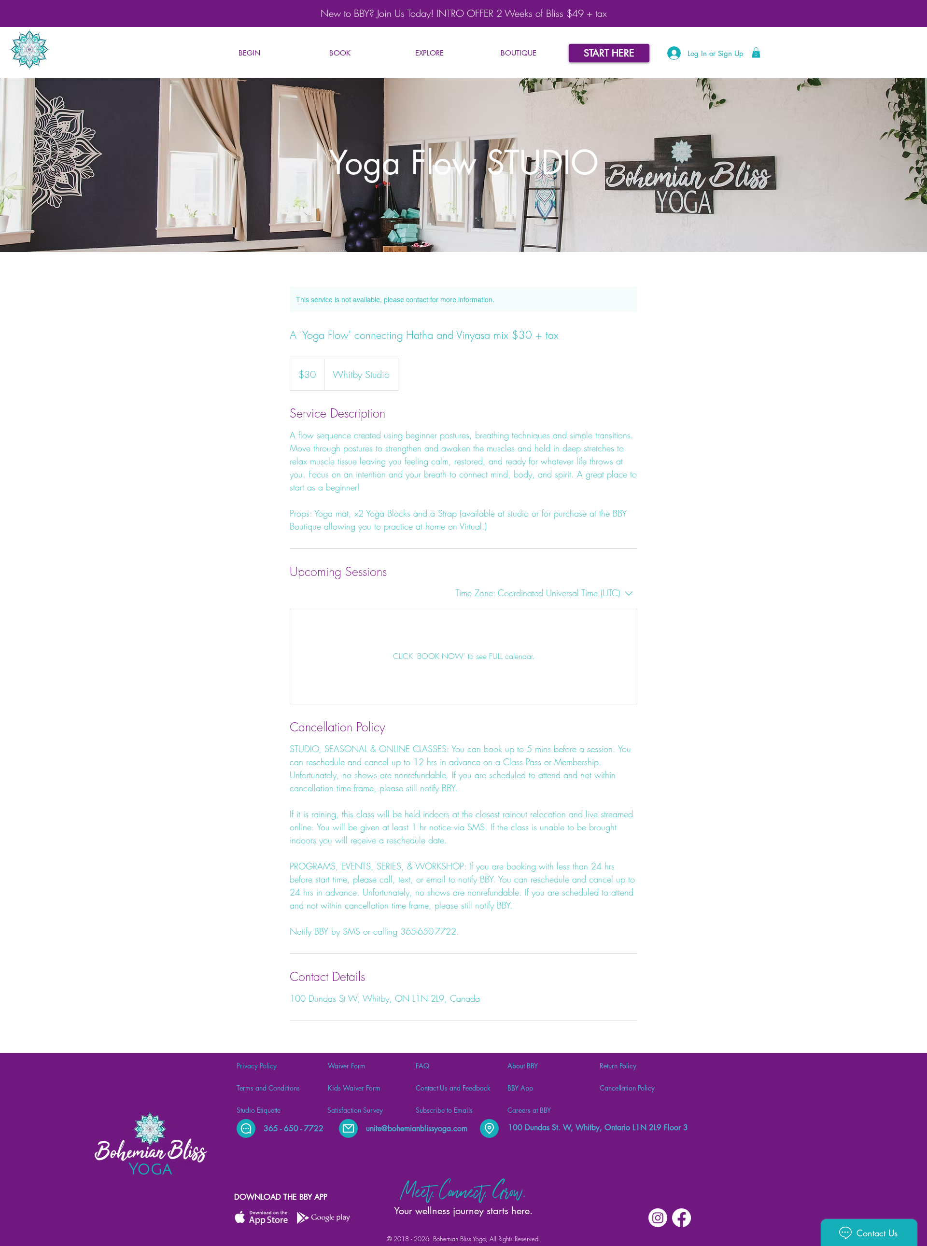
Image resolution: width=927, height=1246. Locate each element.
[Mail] (348, 1128)
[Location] (489, 1128)
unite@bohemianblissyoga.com (416, 1128)
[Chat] (246, 1128)
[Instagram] (657, 1217)
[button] (339, 53)
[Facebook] (681, 1217)
